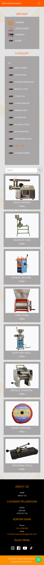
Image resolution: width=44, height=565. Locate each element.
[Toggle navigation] (39, 3)
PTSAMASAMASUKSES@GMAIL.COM (22, 534)
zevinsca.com (27, 561)
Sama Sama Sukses (11, 3)
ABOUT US (22, 496)
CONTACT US (22, 513)
